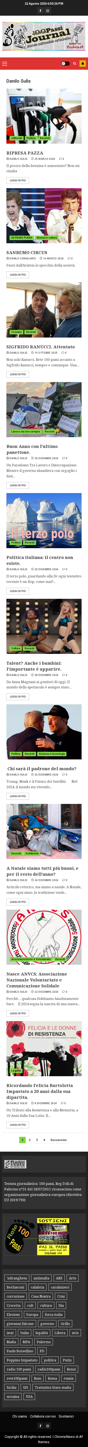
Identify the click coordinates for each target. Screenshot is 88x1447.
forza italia (54, 1314)
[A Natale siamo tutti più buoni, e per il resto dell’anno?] (44, 831)
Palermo (44, 1342)
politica (50, 1360)
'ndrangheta (17, 1278)
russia (68, 1378)
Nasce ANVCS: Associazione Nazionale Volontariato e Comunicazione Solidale (36, 980)
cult (30, 1305)
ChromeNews (64, 1437)
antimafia (41, 1278)
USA (29, 1396)
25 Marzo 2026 (45, 158)
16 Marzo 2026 (53, 258)
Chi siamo (19, 1416)
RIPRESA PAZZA (24, 153)
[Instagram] (47, 10)
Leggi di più (18, 180)
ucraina (13, 1396)
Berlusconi (15, 1287)
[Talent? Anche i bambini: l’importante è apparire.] (44, 626)
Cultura (15, 648)
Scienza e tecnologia (52, 753)
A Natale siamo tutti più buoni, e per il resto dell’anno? (42, 871)
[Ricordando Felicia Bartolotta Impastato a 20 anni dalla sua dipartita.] (44, 1048)
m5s (75, 1332)
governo (47, 1323)
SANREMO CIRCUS (26, 252)
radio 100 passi (19, 1369)
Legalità (16, 1070)
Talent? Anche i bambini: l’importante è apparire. (34, 666)
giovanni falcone (20, 1323)
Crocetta (14, 1305)
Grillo (65, 1323)
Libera (59, 1332)
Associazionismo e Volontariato (31, 959)
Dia (61, 1305)
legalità (41, 1332)
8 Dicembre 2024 (46, 1103)
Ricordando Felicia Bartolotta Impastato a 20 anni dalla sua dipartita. (39, 1091)
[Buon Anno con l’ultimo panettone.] (44, 409)
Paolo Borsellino (20, 1351)
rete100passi (17, 1378)
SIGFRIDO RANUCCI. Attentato (40, 347)
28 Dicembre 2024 (47, 675)
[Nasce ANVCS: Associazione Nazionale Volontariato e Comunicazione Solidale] (44, 937)
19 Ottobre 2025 (46, 352)
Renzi (71, 1369)
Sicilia (11, 1387)
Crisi (61, 1296)
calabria (37, 1287)
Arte (72, 1278)
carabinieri (60, 1287)
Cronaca (16, 332)
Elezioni (13, 1314)
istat (10, 1332)
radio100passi (49, 1369)
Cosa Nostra (41, 1296)
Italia (24, 1332)
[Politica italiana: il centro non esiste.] (44, 520)
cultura (46, 1305)
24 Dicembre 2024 (47, 880)
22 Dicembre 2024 (47, 991)
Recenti (45, 138)
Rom (37, 1378)
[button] (4, 63)
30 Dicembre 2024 (47, 458)
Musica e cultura (47, 237)
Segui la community (82, 63)
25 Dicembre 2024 (47, 774)
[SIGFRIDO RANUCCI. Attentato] (44, 310)
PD (42, 1351)
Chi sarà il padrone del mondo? (41, 768)
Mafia (11, 1342)
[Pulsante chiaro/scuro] (65, 63)
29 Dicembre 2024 (47, 569)
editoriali (16, 138)
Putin (67, 1360)
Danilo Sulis (18, 158)
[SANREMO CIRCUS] (44, 215)
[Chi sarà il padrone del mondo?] (44, 731)
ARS (59, 1278)
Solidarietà (31, 853)
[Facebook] (40, 10)
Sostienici (66, 1416)
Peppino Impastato (22, 1360)
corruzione (16, 1296)
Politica (30, 138)
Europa (32, 1314)
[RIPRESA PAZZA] (44, 116)
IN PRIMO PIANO (21, 237)
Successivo (58, 1140)
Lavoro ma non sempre (25, 431)
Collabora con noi (43, 1416)
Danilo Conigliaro (23, 258)
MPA (26, 1342)
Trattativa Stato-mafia (53, 1387)
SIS (25, 1387)
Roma (52, 1378)
